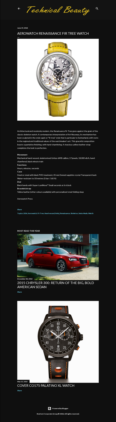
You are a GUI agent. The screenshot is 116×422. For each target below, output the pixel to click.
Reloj (57, 213)
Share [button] (19, 209)
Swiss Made (83, 213)
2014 (25, 213)
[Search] (97, 8)
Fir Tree (40, 213)
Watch (90, 213)
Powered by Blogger (60, 408)
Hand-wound (49, 213)
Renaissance (65, 213)
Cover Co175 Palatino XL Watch (45, 385)
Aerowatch (32, 213)
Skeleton (74, 213)
